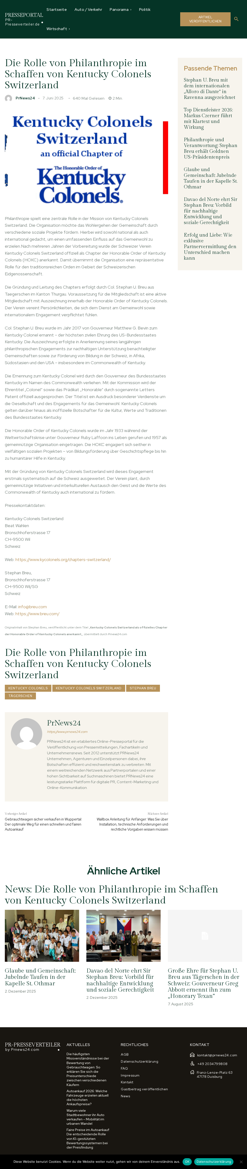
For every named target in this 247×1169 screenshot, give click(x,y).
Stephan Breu (143, 688)
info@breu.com (32, 606)
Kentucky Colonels (28, 688)
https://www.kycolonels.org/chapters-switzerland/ (63, 559)
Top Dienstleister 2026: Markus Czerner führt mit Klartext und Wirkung (208, 118)
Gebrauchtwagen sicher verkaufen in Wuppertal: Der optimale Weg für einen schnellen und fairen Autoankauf (43, 824)
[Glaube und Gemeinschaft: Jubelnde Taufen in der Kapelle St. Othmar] (42, 936)
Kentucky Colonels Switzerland (89, 688)
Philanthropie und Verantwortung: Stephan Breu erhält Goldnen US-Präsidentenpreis (210, 148)
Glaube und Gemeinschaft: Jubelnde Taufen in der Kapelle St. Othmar (210, 178)
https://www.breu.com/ (37, 613)
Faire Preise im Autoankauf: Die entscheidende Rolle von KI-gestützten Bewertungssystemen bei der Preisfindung (88, 1139)
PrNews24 (25, 98)
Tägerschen (20, 696)
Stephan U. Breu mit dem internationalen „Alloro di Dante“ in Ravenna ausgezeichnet (209, 88)
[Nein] (241, 1161)
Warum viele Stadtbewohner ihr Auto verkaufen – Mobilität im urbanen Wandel (85, 1117)
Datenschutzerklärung (214, 1161)
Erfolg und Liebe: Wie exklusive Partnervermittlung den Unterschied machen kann (210, 246)
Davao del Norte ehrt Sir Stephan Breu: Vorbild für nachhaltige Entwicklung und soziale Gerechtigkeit (210, 211)
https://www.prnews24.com (67, 732)
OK (187, 1161)
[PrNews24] (9, 98)
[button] (236, 19)
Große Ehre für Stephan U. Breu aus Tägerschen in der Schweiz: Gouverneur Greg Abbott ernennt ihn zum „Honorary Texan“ (203, 984)
